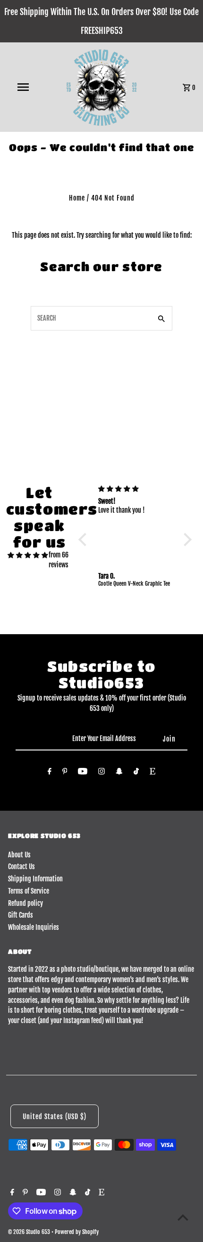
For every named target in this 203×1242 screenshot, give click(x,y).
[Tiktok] (136, 773)
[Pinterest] (65, 773)
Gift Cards (20, 915)
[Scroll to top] (183, 1217)
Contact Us (21, 867)
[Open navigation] (25, 87)
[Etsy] (152, 773)
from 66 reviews (58, 560)
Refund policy (25, 903)
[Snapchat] (119, 773)
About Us (19, 855)
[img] (28, 555)
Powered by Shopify (77, 1231)
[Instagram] (101, 773)
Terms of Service (28, 891)
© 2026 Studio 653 (29, 1231)
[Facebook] (49, 773)
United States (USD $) (54, 1117)
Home (77, 198)
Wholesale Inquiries (33, 927)
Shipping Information (35, 879)
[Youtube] (82, 773)
